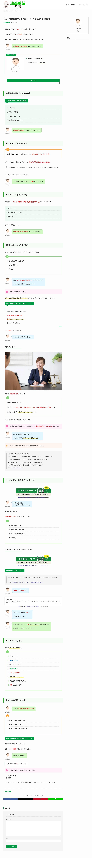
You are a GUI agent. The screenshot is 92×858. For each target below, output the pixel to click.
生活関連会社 (7, 22)
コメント (8, 819)
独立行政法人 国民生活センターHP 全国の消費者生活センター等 (33, 497)
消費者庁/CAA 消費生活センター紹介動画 (28, 606)
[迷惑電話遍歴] (15, 4)
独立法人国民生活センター (18, 468)
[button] (10, 799)
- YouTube (9, 599)
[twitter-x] (78, 31)
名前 (7, 838)
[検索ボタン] (87, 5)
